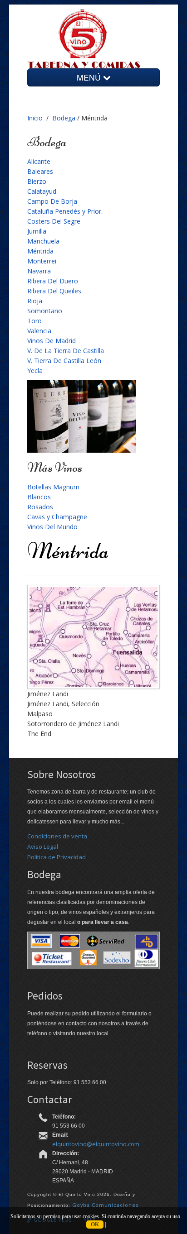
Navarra (39, 271)
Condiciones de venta (57, 836)
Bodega (63, 118)
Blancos (39, 497)
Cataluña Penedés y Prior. (65, 211)
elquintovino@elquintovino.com (95, 1144)
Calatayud (41, 191)
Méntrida (40, 251)
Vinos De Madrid (51, 340)
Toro (34, 320)
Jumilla (36, 231)
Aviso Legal (42, 846)
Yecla (35, 370)
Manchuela (43, 241)
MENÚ (90, 77)
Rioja (34, 301)
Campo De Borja (52, 201)
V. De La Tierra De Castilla (65, 350)
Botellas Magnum (53, 487)
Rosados (40, 506)
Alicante (38, 161)
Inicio (35, 118)
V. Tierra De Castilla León (64, 360)
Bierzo (36, 181)
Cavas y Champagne (57, 516)
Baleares (40, 171)
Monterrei (41, 261)
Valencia (39, 330)
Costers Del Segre (53, 221)
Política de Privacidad (56, 857)
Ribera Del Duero (52, 281)
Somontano (44, 310)
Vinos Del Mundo (52, 526)
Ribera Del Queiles (54, 291)
